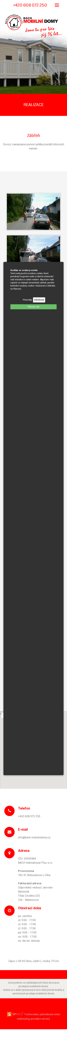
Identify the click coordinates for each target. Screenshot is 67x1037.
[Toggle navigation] (57, 5)
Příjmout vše (33, 307)
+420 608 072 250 (29, 816)
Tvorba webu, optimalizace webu (42, 1014)
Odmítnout (39, 300)
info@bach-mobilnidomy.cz (34, 837)
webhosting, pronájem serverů (33, 1018)
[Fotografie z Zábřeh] (33, 211)
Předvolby (27, 300)
